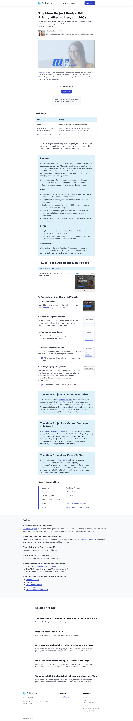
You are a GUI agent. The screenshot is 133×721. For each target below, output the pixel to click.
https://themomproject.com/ (77, 507)
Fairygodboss (31, 587)
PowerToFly (62, 460)
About (85, 697)
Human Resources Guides (91, 708)
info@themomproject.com (76, 503)
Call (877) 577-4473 (89, 702)
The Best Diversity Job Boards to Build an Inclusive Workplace (66, 618)
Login (73, 3)
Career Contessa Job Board (37, 590)
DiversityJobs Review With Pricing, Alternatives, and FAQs (64, 645)
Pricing (65, 3)
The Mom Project (44, 72)
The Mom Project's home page (54, 308)
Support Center (88, 700)
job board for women (53, 77)
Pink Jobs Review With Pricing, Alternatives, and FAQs (62, 660)
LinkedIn (29, 582)
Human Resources (43, 10)
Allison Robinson (56, 171)
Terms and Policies (89, 711)
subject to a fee (86, 539)
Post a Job (89, 3)
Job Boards (55, 10)
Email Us (86, 705)
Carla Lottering (51, 30)
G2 (87, 250)
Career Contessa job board (54, 431)
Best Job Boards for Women (49, 632)
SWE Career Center (34, 585)
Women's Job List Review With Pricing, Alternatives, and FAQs (66, 676)
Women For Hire (65, 400)
